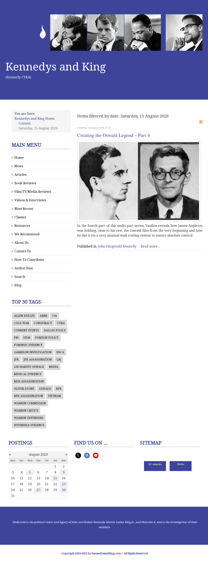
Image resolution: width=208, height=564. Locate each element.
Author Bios (23, 268)
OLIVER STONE (24, 388)
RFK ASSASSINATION (28, 396)
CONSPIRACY (43, 323)
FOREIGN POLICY (46, 337)
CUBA (61, 323)
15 (55, 478)
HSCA (60, 352)
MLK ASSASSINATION (29, 381)
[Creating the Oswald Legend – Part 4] (139, 181)
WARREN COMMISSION (30, 403)
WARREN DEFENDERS (28, 417)
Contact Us (22, 251)
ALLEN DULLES (24, 315)
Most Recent (23, 209)
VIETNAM (54, 396)
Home (19, 158)
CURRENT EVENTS (26, 330)
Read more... (150, 246)
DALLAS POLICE (55, 330)
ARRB (43, 315)
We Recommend (27, 234)
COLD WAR (21, 323)
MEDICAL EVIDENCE (27, 374)
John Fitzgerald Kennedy (117, 246)
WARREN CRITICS (26, 410)
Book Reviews (25, 183)
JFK (16, 359)
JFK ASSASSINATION (38, 359)
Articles (20, 175)
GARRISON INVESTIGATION (33, 352)
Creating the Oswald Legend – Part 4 (113, 135)
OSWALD (45, 388)
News (18, 166)
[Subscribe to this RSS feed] (201, 122)
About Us (21, 243)
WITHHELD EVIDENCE (29, 425)
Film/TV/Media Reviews (32, 192)
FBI (16, 337)
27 (38, 490)
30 (64, 490)
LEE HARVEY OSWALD (29, 366)
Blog (17, 285)
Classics (20, 217)
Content (24, 123)
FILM (26, 337)
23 (64, 484)
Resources (22, 226)
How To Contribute (29, 260)
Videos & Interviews (30, 200)
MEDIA (53, 366)
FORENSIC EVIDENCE (28, 345)
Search (19, 277)
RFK (59, 388)
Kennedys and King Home (35, 118)
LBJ (59, 359)
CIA (54, 315)
